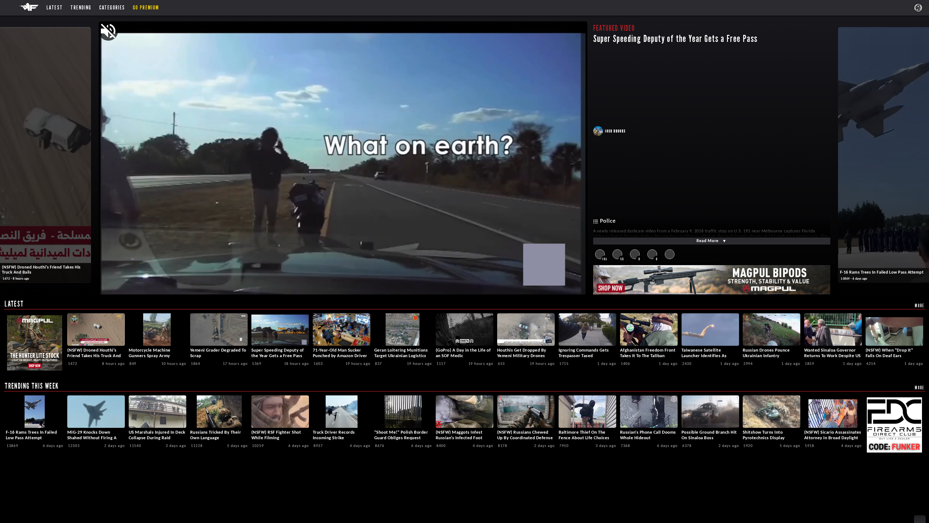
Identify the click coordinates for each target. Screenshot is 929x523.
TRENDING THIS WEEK (32, 385)
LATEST (14, 303)
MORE (919, 305)
